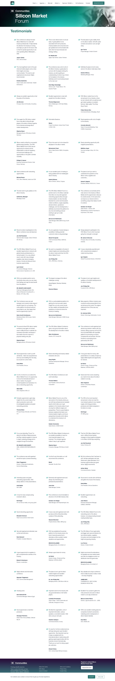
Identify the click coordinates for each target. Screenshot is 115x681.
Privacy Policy (63, 669)
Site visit (50, 3)
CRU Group (42, 669)
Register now (98, 3)
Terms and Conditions (65, 667)
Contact (88, 3)
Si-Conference (79, 3)
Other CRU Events (43, 667)
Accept (91, 677)
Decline (100, 677)
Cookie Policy (63, 671)
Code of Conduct (43, 671)
